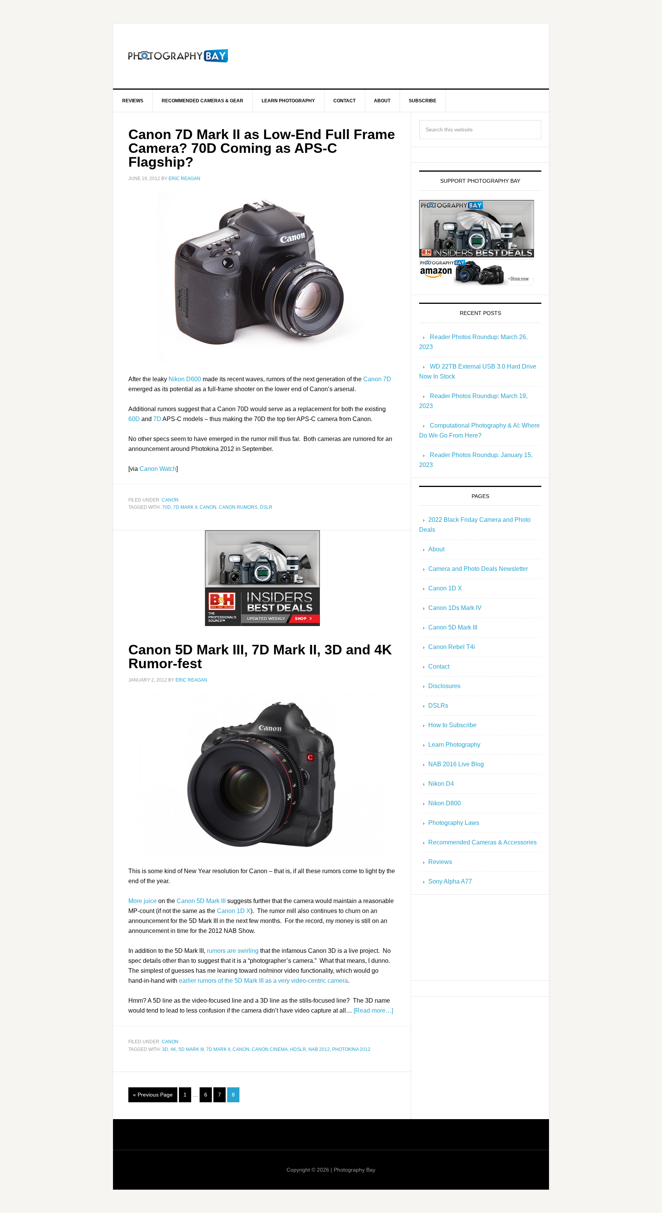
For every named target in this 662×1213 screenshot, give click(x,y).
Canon (170, 500)
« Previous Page (153, 1095)
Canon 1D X (234, 911)
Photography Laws (453, 823)
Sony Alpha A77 (450, 881)
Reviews (440, 862)
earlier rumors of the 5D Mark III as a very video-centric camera (263, 980)
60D (134, 419)
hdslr (298, 1049)
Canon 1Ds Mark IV (455, 608)
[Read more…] (373, 1010)
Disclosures (444, 686)
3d (165, 1049)
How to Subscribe (452, 725)
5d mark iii (191, 1049)
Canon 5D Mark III (201, 901)
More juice (142, 901)
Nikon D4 (441, 783)
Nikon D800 (444, 803)
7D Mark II (185, 507)
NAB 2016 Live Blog (456, 764)
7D (157, 419)
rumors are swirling (233, 950)
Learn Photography (454, 744)
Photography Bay (178, 56)
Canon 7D (377, 379)
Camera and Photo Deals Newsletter (478, 569)
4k (173, 1049)
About (436, 549)
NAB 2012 (319, 1049)
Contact (438, 666)
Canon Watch (157, 469)
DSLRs (438, 705)
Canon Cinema (270, 1049)
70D (166, 507)
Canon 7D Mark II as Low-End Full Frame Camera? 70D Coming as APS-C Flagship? (261, 148)
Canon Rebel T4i (451, 647)
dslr (266, 507)
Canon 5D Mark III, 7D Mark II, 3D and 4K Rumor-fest (260, 656)
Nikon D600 (185, 379)
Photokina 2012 (351, 1049)
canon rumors (238, 507)
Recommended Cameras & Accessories (482, 842)
